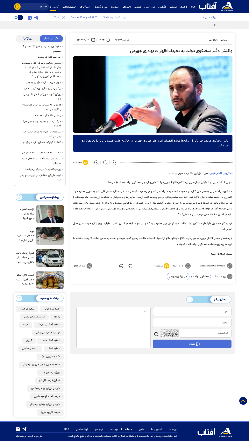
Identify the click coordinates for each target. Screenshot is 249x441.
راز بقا (57, 317)
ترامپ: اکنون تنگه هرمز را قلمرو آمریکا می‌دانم (27, 214)
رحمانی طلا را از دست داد (47, 115)
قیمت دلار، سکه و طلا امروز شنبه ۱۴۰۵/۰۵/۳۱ (25, 279)
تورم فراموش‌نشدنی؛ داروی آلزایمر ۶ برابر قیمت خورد (25, 236)
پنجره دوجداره (26, 309)
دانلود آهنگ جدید (50, 341)
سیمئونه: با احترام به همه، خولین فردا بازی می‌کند (41, 134)
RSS (66, 429)
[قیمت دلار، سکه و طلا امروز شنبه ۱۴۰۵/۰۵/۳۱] (49, 279)
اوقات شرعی (82, 429)
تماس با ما (156, 429)
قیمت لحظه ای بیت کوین (46, 396)
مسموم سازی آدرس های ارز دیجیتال (41, 365)
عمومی (213, 40)
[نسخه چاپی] (121, 266)
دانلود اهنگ (54, 349)
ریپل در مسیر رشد (50, 372)
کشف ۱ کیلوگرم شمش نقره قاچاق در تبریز (42, 144)
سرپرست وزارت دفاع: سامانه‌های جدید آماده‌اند (41, 161)
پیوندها (114, 429)
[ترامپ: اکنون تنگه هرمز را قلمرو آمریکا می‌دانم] (49, 213)
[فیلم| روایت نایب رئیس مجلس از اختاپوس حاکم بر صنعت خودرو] (49, 257)
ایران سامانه (21, 436)
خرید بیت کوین (52, 309)
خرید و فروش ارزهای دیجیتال (45, 404)
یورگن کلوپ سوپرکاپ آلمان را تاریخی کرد (42, 97)
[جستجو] (17, 6)
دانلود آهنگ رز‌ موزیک (49, 325)
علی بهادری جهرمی (178, 276)
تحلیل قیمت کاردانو (49, 380)
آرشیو (141, 429)
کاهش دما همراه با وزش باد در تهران (41, 153)
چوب (25, 325)
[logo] (216, 6)
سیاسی (223, 40)
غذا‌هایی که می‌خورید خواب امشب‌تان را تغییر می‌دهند (41, 107)
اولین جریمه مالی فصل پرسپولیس (43, 82)
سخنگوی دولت (201, 276)
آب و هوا (99, 429)
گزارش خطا (178, 266)
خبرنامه (128, 429)
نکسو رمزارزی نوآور (50, 357)
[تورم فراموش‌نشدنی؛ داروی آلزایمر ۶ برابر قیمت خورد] (49, 235)
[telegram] (36, 17)
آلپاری (29, 341)
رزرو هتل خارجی (30, 349)
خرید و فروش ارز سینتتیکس (45, 388)
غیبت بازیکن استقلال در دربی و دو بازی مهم (40, 177)
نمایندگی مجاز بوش (34, 317)
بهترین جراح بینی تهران (48, 333)
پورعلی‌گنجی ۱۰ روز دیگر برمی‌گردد (43, 169)
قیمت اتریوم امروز (50, 412)
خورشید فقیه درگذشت (49, 57)
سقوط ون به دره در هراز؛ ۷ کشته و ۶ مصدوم (42, 49)
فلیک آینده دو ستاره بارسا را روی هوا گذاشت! (42, 123)
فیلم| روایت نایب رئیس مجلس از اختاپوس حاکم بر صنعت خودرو (25, 258)
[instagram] (30, 17)
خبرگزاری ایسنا (218, 254)
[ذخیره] (130, 266)
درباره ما (173, 429)
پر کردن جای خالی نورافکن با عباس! (42, 88)
